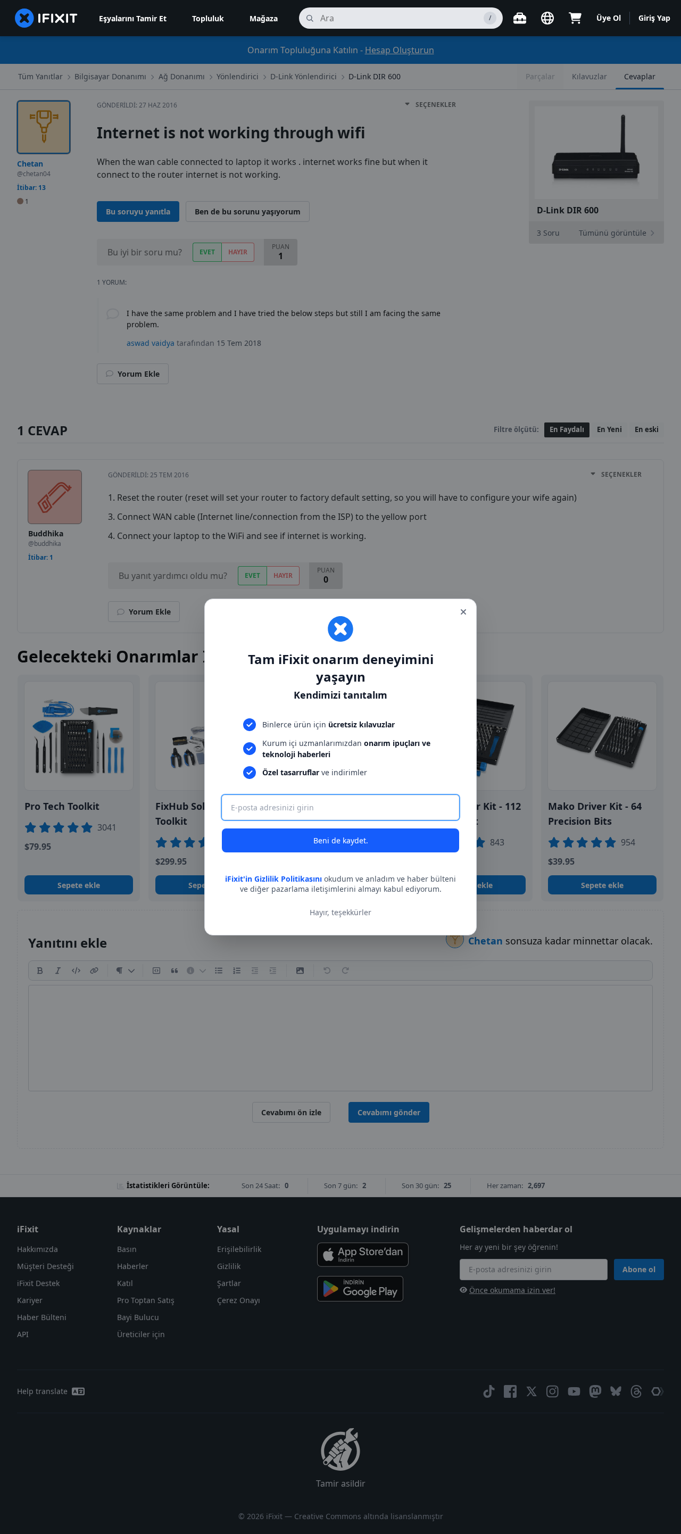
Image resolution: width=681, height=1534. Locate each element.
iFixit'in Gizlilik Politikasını (273, 879)
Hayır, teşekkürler (340, 912)
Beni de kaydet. (340, 840)
